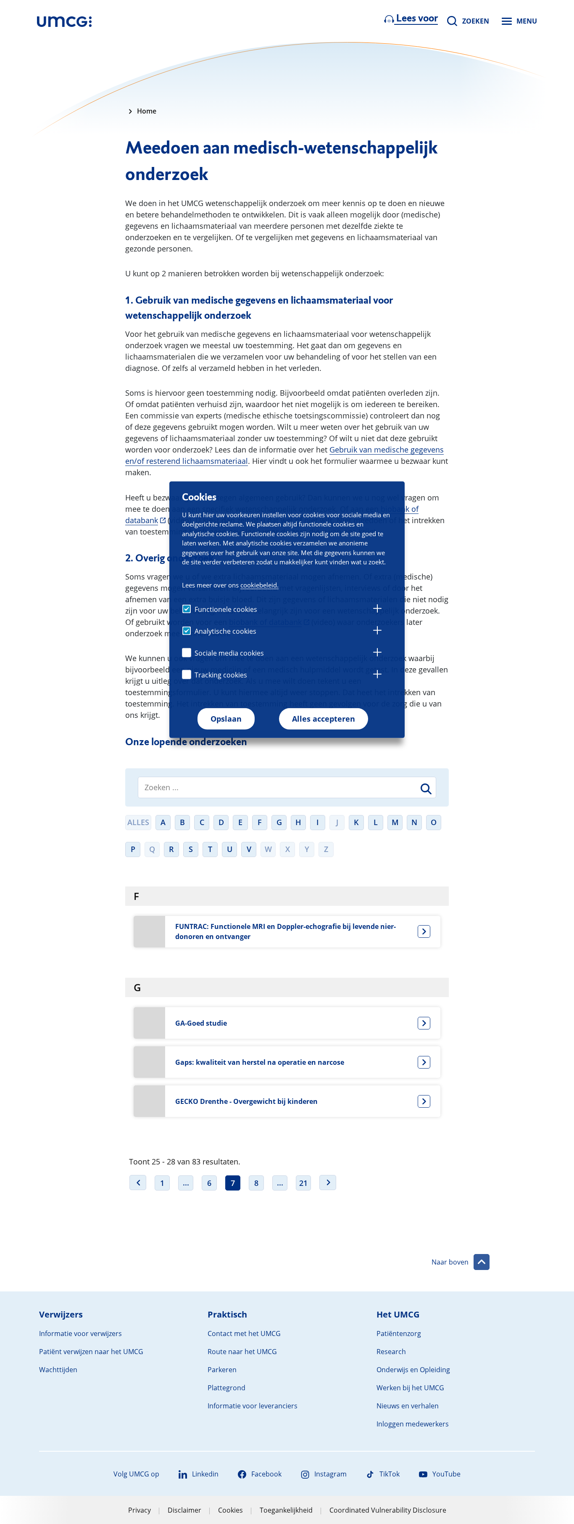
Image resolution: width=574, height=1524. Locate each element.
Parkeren (222, 1369)
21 (303, 1183)
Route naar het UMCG (242, 1351)
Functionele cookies (226, 609)
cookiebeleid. (259, 585)
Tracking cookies (221, 675)
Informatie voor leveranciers (253, 1405)
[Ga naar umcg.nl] (64, 21)
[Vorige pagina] (137, 1182)
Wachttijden (58, 1369)
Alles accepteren (323, 719)
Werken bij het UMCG (410, 1387)
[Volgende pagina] (327, 1182)
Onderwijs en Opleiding (413, 1369)
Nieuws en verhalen (408, 1405)
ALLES (138, 822)
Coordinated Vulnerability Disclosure (387, 1510)
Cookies (230, 1510)
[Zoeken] (424, 790)
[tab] (377, 609)
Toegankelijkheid (286, 1510)
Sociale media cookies (229, 653)
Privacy (139, 1510)
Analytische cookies (225, 631)
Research (391, 1351)
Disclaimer (184, 1510)
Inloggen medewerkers (413, 1424)
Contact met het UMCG (244, 1333)
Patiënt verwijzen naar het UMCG (91, 1351)
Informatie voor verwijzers (80, 1333)
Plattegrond (226, 1387)
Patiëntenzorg (399, 1333)
